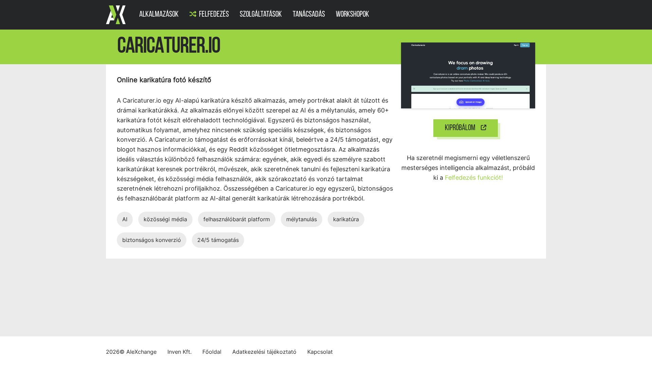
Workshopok (352, 15)
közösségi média (165, 219)
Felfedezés (214, 15)
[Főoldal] (116, 14)
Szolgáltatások (261, 15)
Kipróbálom (460, 128)
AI (124, 219)
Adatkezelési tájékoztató (264, 351)
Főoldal (211, 351)
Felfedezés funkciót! (474, 177)
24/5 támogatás (218, 240)
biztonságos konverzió (151, 240)
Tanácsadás (309, 15)
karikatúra (346, 219)
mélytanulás (301, 219)
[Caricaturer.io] (468, 75)
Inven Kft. (179, 351)
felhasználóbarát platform (236, 219)
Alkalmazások (159, 15)
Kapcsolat (320, 351)
